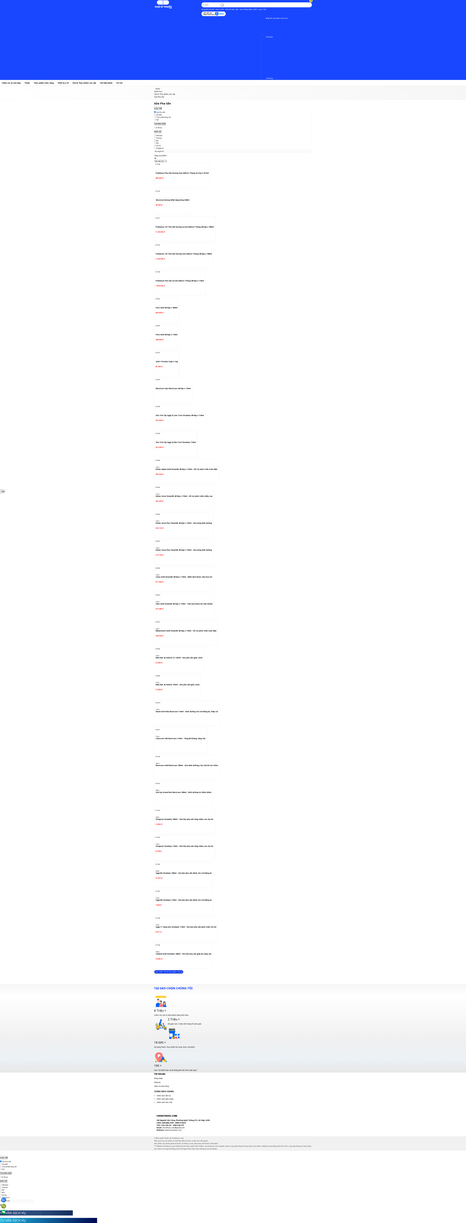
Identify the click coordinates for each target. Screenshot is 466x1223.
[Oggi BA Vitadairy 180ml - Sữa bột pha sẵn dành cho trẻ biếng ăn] (181, 867)
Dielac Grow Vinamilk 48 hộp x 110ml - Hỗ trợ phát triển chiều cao (184, 496)
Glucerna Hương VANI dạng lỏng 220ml (172, 200)
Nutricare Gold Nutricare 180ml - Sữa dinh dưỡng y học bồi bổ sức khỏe (187, 765)
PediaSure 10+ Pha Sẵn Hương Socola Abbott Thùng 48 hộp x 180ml (185, 227)
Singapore (160, 148)
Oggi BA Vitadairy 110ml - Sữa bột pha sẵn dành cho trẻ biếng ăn (184, 900)
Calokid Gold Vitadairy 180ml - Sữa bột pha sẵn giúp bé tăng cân (183, 954)
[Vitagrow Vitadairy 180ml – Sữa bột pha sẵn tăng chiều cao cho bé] (182, 813)
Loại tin (157, 108)
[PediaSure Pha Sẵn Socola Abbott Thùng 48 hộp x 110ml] (178, 274)
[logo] (163, 8)
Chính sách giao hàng (165, 1099)
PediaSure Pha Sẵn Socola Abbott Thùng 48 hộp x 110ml (180, 281)
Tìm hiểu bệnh (106, 83)
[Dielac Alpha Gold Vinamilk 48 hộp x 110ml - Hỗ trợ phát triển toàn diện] (184, 463)
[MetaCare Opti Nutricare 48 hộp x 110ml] (172, 382)
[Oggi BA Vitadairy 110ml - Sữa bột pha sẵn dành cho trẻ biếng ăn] (181, 894)
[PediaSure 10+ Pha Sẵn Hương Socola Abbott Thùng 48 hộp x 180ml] (183, 221)
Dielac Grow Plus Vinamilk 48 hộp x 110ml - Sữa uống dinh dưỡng (184, 523)
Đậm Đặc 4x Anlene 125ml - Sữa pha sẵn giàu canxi (178, 685)
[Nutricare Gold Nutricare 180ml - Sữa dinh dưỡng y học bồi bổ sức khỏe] (184, 759)
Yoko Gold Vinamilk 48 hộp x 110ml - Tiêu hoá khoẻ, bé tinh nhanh (184, 604)
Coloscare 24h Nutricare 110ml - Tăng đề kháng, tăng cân (180, 739)
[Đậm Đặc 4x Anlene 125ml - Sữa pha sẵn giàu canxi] (176, 678)
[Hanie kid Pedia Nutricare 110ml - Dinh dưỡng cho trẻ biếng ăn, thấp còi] (184, 705)
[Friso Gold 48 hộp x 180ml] (166, 301)
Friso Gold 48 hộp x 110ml (166, 335)
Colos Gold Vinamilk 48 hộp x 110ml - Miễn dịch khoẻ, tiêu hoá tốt (184, 577)
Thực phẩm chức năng (44, 83)
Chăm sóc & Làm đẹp (11, 83)
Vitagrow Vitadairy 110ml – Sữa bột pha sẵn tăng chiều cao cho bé (184, 846)
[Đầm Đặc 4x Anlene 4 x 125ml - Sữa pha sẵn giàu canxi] (177, 651)
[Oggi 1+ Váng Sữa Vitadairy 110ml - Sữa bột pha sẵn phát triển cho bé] (183, 920)
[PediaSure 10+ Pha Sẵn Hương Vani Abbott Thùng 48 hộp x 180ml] (181, 247)
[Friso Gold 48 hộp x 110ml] (166, 328)
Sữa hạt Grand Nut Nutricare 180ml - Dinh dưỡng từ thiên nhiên (183, 792)
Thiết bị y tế (63, 83)
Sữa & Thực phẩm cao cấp (84, 83)
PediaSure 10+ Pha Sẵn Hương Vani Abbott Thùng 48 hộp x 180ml (184, 254)
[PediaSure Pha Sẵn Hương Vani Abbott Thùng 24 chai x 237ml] (180, 167)
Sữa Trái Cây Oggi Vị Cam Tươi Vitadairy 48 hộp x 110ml (180, 415)
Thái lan (159, 138)
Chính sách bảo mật (164, 1102)
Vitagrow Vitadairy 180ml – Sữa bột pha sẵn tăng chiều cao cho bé (184, 819)
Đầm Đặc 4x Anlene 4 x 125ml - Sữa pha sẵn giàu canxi (179, 658)
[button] (263, 18)
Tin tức (119, 83)
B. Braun (159, 127)
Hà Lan (158, 145)
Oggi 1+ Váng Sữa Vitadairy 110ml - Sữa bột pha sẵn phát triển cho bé (186, 927)
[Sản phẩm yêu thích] (263, 34)
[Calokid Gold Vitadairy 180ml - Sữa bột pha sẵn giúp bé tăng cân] (181, 947)
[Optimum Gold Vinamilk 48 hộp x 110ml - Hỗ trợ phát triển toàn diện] (183, 624)
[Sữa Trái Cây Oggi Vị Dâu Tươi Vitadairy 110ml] (174, 436)
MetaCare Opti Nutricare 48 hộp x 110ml (173, 388)
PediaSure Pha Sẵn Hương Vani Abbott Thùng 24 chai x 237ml (182, 173)
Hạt (157, 120)
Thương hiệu (159, 124)
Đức (157, 143)
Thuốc (27, 83)
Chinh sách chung (164, 1091)
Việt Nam (159, 135)
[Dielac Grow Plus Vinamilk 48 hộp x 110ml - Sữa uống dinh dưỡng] (181, 517)
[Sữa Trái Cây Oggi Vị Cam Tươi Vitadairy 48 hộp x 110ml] (177, 409)
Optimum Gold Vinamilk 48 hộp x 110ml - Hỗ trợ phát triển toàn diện (186, 631)
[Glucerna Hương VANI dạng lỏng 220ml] (171, 194)
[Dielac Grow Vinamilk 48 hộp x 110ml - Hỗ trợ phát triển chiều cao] (181, 490)
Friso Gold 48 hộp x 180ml (166, 308)
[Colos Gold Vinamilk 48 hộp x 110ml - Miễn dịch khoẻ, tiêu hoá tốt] (182, 571)
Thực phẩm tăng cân (163, 117)
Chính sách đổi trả (164, 1095)
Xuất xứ (157, 131)
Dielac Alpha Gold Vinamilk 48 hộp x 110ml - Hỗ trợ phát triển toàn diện (186, 469)
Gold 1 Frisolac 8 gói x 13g (167, 362)
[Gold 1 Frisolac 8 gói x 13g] (166, 355)
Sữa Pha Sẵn (160, 112)
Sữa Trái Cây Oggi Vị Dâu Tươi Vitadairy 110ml (176, 442)
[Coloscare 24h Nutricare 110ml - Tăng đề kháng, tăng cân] (178, 732)
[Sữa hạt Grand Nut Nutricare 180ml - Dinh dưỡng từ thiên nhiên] (181, 786)
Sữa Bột (159, 115)
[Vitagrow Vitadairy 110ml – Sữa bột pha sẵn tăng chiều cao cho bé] (182, 840)
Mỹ (157, 140)
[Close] (0, 1152)
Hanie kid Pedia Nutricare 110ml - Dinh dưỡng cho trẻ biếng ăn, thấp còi (187, 712)
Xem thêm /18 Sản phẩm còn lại (168, 972)
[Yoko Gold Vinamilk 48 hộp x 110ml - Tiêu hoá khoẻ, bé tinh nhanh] (182, 597)
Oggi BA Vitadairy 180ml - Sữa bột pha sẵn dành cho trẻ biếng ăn (184, 873)
